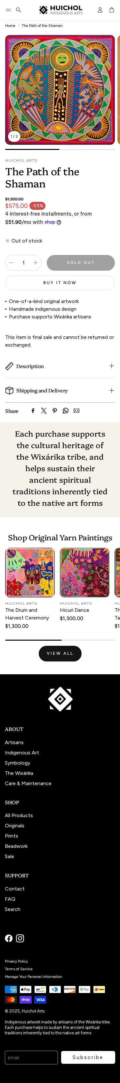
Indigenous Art (22, 753)
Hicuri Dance (74, 610)
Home (10, 25)
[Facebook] (33, 411)
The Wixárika (19, 773)
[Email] (76, 411)
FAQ (10, 899)
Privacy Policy (16, 961)
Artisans (14, 742)
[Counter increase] (35, 262)
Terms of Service (19, 969)
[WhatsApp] (65, 411)
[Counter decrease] (11, 262)
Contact (15, 889)
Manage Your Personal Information (33, 976)
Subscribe (88, 1057)
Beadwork (16, 846)
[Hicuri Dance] (84, 572)
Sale (9, 856)
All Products (19, 815)
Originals (14, 826)
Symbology (17, 763)
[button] (8, 9)
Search (12, 909)
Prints (11, 836)
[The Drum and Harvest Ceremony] (30, 572)
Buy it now (60, 282)
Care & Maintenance (28, 783)
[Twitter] (44, 411)
